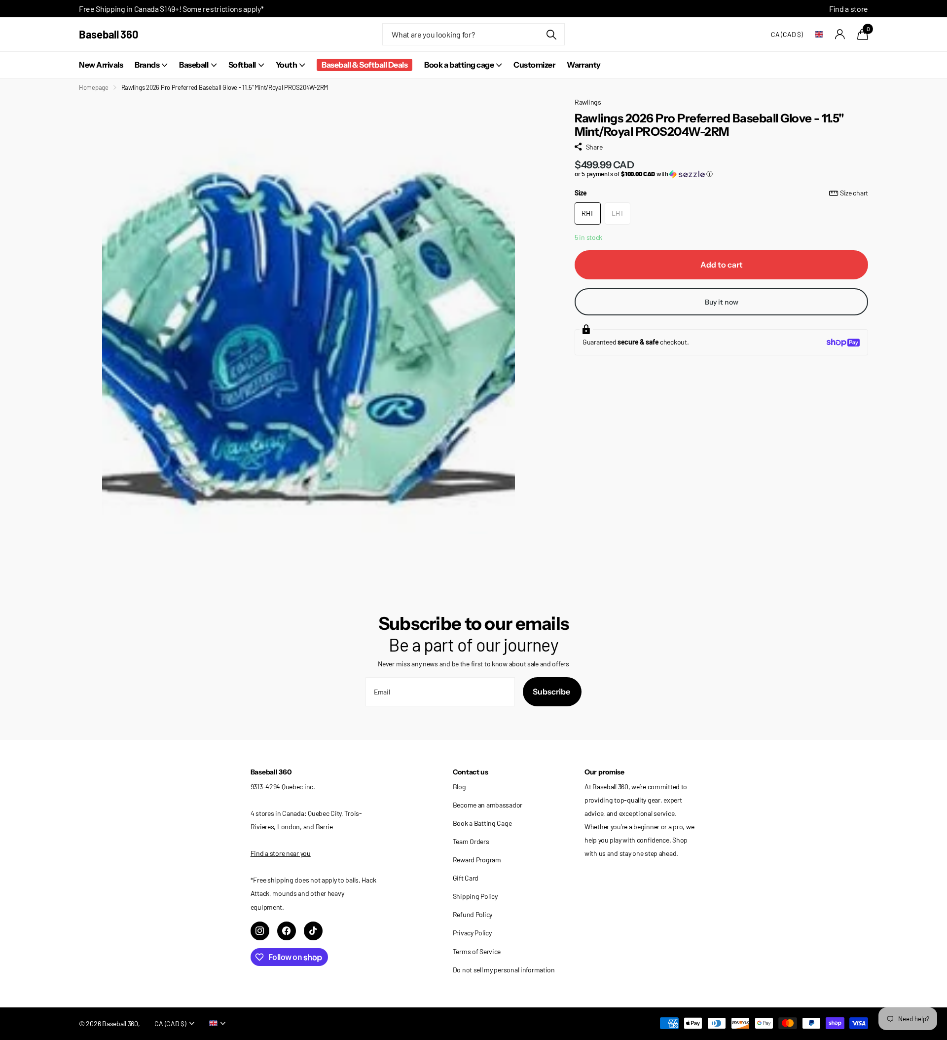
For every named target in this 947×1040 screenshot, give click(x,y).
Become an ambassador (487, 805)
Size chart (854, 193)
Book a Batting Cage (482, 823)
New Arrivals (101, 65)
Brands (147, 65)
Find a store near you (281, 853)
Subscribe (552, 691)
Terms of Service (477, 951)
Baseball (193, 65)
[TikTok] (313, 931)
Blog (459, 786)
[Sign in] (840, 34)
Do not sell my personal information (504, 969)
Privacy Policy (472, 932)
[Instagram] (260, 931)
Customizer (534, 65)
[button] (721, 174)
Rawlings (588, 102)
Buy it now (721, 302)
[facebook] (286, 931)
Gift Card (465, 878)
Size (721, 193)
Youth (286, 65)
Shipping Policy (475, 896)
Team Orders (471, 841)
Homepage (94, 87)
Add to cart (721, 265)
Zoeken (551, 34)
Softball (242, 65)
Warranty (583, 65)
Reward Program (477, 859)
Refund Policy (472, 914)
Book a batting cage (459, 65)
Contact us (470, 772)
